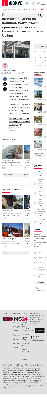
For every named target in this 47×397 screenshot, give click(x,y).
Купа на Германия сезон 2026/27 (41, 212)
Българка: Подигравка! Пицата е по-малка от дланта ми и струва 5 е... (41, 130)
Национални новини (39, 73)
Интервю (16, 339)
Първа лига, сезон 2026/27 (40, 202)
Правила (24, 360)
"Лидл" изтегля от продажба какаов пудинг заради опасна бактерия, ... (41, 93)
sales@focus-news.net (25, 350)
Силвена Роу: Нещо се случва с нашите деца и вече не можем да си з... (41, 105)
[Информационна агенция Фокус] (32, 337)
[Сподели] (5, 89)
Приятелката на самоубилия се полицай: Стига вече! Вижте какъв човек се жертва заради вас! (11, 163)
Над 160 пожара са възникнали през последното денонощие (11, 241)
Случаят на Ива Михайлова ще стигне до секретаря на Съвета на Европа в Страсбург (11, 213)
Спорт (15, 331)
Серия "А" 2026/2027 (41, 193)
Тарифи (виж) (24, 339)
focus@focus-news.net (25, 329)
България (16, 318)
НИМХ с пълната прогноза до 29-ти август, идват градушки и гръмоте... (41, 80)
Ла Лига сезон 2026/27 (41, 173)
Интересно (17, 343)
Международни (17, 327)
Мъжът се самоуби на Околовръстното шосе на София (19, 121)
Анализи (16, 335)
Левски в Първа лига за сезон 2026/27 (41, 183)
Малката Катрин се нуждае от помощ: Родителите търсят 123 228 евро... (41, 118)
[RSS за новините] (37, 337)
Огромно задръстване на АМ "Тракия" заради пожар (41, 143)
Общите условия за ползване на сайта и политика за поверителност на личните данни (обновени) (21, 372)
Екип (23, 355)
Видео (15, 347)
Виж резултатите (40, 289)
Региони (16, 322)
